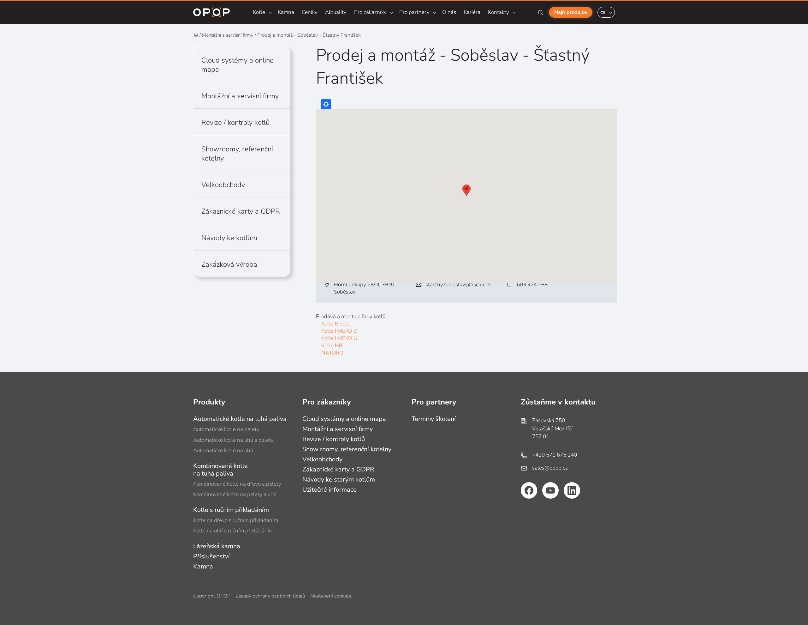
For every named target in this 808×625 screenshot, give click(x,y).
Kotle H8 (331, 345)
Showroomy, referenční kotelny (237, 153)
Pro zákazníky (370, 12)
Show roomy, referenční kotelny (346, 449)
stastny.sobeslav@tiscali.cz (457, 284)
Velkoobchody (223, 185)
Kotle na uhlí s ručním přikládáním (233, 530)
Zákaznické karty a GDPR (240, 211)
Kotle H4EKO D (339, 331)
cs (602, 12)
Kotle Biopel (335, 323)
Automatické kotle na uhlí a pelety (233, 440)
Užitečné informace (329, 489)
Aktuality (336, 12)
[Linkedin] (572, 490)
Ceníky (310, 12)
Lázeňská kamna (216, 546)
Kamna (286, 12)
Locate (326, 104)
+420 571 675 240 (554, 454)
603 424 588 (532, 284)
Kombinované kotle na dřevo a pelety (237, 484)
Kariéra (472, 12)
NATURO (332, 352)
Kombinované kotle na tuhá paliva (220, 470)
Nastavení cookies (330, 596)
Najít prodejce (570, 12)
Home (196, 35)
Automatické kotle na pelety (226, 429)
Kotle (259, 12)
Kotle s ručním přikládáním (231, 510)
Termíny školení (434, 419)
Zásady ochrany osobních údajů (270, 596)
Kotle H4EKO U (339, 338)
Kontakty (498, 12)
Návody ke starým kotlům (338, 479)
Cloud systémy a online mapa (237, 64)
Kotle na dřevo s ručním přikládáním (235, 520)
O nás (449, 12)
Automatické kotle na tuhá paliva (240, 419)
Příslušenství (211, 556)
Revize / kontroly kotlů (235, 122)
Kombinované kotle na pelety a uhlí (234, 494)
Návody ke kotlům (229, 238)
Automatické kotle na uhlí (223, 450)
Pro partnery (414, 12)
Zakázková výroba (229, 264)
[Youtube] (550, 490)
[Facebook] (529, 490)
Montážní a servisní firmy (227, 35)
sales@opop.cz (550, 467)
